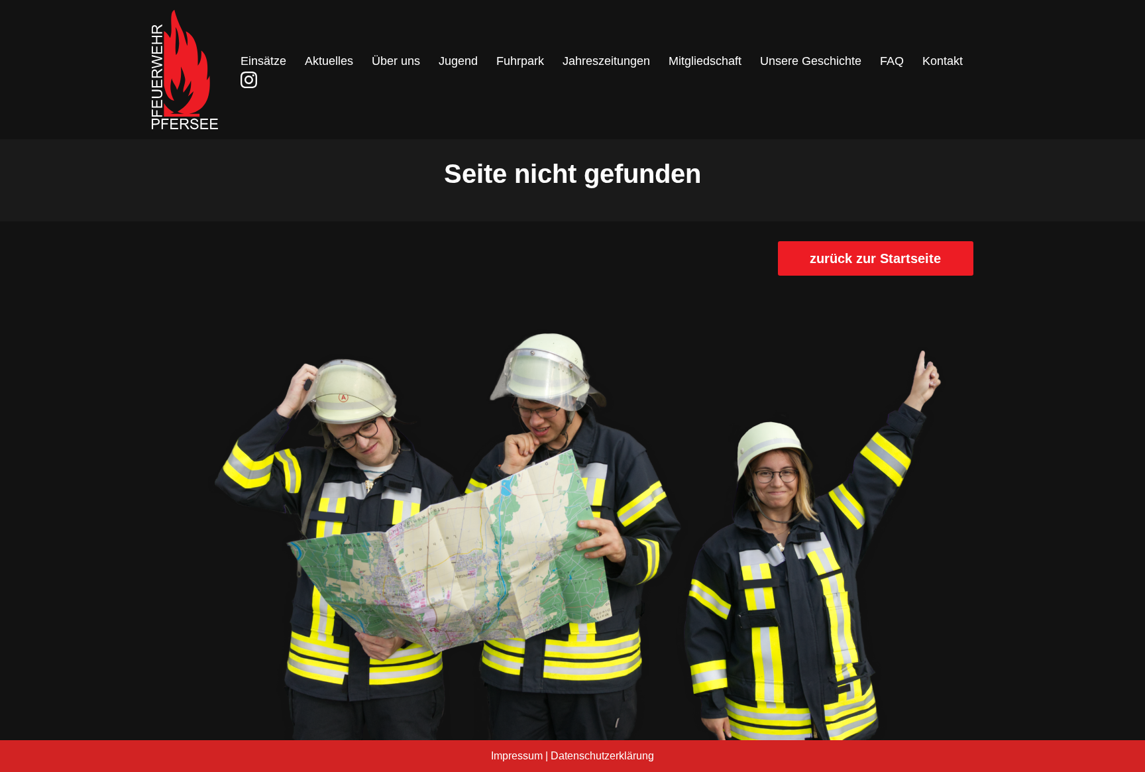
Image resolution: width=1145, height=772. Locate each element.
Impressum (517, 755)
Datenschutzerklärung (602, 755)
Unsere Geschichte (810, 61)
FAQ (892, 61)
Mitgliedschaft (705, 61)
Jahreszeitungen (606, 61)
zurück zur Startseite (875, 258)
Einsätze (263, 61)
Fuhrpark (520, 61)
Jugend (458, 61)
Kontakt (942, 61)
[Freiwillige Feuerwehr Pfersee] (185, 70)
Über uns (396, 61)
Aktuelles (329, 61)
